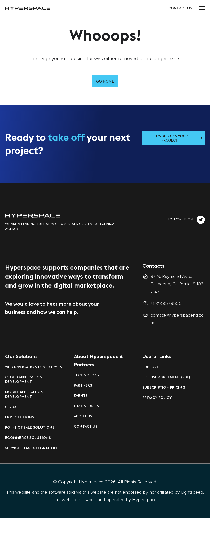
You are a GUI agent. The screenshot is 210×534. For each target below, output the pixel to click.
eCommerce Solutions (28, 437)
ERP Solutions (19, 417)
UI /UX (11, 407)
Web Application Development (35, 367)
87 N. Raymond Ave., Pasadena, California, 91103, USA (177, 284)
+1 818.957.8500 (166, 303)
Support (150, 367)
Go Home (105, 81)
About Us (83, 416)
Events (81, 395)
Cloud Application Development (24, 379)
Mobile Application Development (24, 394)
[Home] (32, 215)
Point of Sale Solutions (30, 427)
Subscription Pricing (163, 387)
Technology (87, 375)
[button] (202, 8)
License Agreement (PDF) (166, 377)
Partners (83, 385)
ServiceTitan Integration (31, 448)
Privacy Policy (157, 397)
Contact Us (180, 8)
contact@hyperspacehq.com (177, 318)
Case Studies (86, 406)
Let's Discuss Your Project (169, 138)
